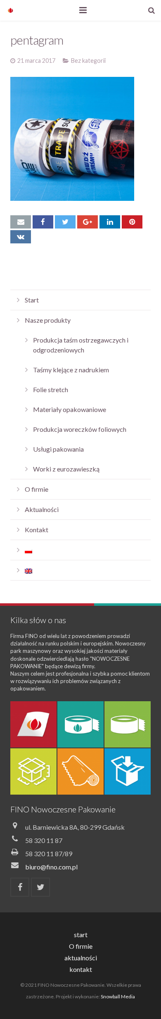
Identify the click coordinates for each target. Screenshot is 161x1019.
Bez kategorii (88, 60)
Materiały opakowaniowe (69, 409)
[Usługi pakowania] (127, 771)
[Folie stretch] (80, 771)
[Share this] (43, 222)
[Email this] (20, 222)
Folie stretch (50, 389)
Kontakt (36, 529)
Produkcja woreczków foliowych (79, 429)
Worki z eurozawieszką (66, 469)
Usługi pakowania (58, 449)
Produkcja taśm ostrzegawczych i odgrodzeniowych (80, 345)
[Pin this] (132, 222)
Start (32, 300)
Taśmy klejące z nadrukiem (71, 370)
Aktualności (42, 509)
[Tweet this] (65, 222)
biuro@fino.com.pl (51, 867)
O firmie (36, 489)
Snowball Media (118, 996)
